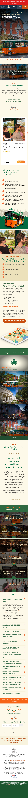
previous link (1, 72)
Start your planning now (11, 306)
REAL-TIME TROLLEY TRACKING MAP (14, 320)
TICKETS (25, 7)
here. (16, 3)
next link (27, 72)
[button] (6, 139)
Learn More (5, 20)
